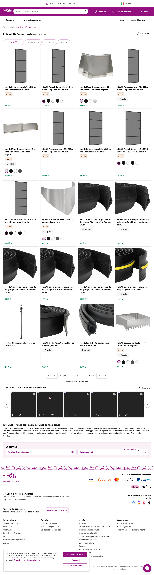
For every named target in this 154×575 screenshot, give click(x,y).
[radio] (44, 101)
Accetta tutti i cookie (75, 554)
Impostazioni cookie (87, 539)
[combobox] (50, 11)
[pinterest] (144, 502)
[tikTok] (149, 502)
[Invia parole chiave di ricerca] (85, 11)
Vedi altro (6, 436)
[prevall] (49, 375)
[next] (99, 375)
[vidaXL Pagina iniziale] (7, 10)
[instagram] (139, 502)
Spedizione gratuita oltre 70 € (62, 3)
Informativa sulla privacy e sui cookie (26, 560)
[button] (23, 404)
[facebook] (133, 502)
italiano (128, 4)
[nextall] (105, 375)
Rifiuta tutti (75, 560)
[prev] (54, 375)
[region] (46, 560)
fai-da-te (54, 428)
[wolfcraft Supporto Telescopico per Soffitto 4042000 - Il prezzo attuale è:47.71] (21, 322)
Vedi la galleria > (145, 388)
